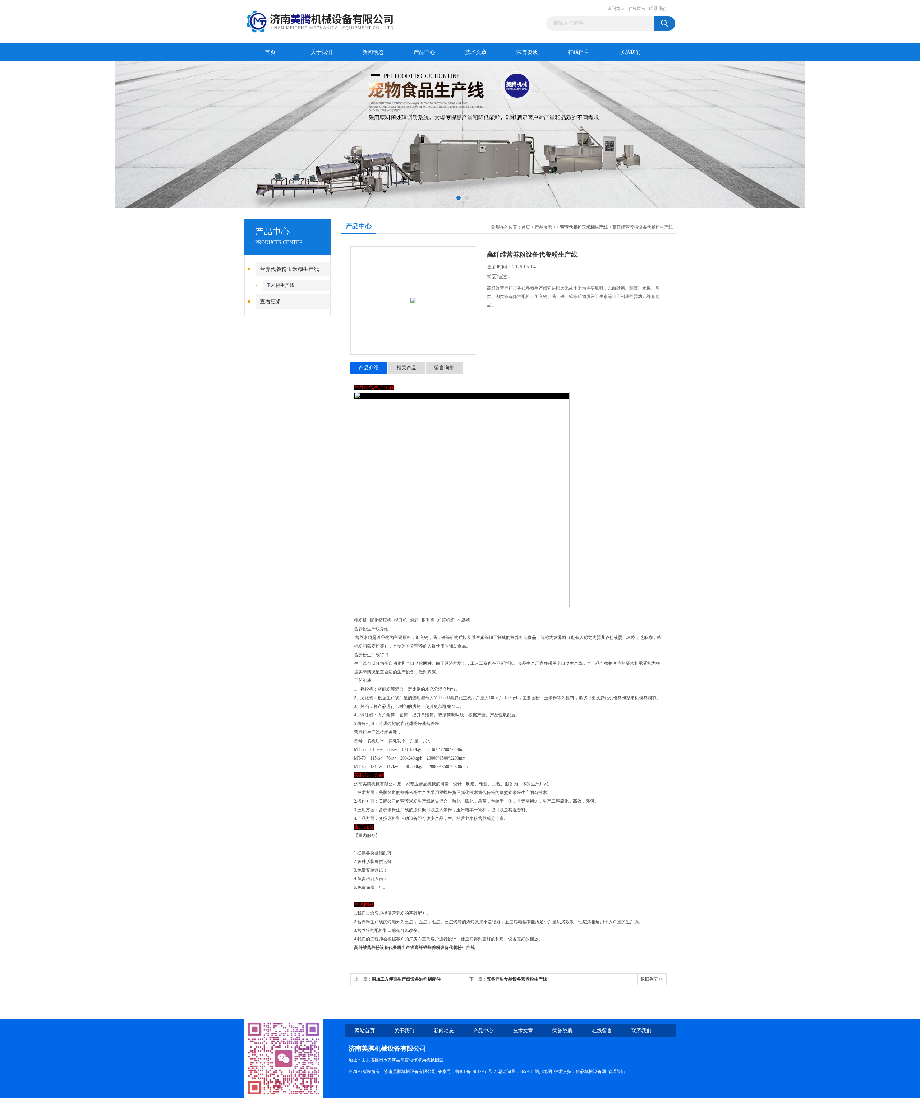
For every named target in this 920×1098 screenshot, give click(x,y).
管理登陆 (616, 1071)
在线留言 (636, 8)
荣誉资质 (527, 52)
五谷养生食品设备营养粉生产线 (517, 979)
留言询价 (444, 367)
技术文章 (476, 52)
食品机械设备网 (591, 1071)
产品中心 (424, 52)
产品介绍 (369, 367)
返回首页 (616, 8)
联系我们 (657, 8)
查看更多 (270, 301)
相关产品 (406, 367)
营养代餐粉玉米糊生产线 (289, 269)
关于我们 (321, 52)
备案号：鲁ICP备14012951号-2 (467, 1071)
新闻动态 (373, 52)
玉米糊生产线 (280, 285)
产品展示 (543, 227)
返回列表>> (652, 979)
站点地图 (543, 1071)
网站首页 (365, 1030)
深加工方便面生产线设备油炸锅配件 (406, 979)
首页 (270, 52)
